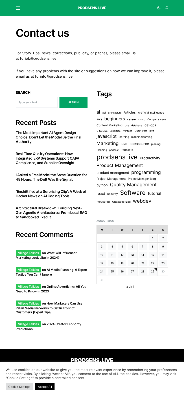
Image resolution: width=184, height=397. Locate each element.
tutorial (154, 193)
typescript (103, 201)
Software (133, 192)
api (104, 112)
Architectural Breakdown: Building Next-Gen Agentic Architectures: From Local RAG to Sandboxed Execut (51, 212)
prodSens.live (92, 8)
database (136, 125)
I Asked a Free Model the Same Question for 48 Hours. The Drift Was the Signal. (51, 177)
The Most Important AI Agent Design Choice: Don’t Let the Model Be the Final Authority (48, 137)
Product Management (119, 165)
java (151, 130)
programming (146, 172)
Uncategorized (121, 201)
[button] (18, 8)
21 (142, 263)
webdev (142, 201)
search (73, 102)
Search (23, 92)
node (124, 144)
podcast (113, 150)
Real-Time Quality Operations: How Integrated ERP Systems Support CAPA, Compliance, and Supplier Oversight (48, 158)
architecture (114, 112)
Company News (156, 119)
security (112, 193)
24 (101, 271)
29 (152, 271)
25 (112, 271)
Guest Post (141, 130)
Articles (130, 112)
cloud (141, 119)
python (102, 185)
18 (112, 263)
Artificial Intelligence (151, 112)
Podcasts (127, 149)
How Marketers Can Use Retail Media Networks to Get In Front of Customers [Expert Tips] (49, 307)
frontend (127, 130)
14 (142, 255)
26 (122, 271)
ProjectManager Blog (142, 178)
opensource (139, 144)
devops (150, 125)
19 (122, 263)
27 (132, 271)
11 (112, 255)
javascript (106, 136)
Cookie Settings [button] (19, 386)
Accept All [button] (45, 386)
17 (102, 263)
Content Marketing (109, 125)
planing (155, 144)
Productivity (150, 158)
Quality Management (133, 184)
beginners (114, 118)
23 (162, 263)
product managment (112, 173)
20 (132, 263)
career (131, 119)
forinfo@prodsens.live (53, 76)
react (100, 193)
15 (152, 255)
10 (101, 255)
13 (132, 255)
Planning (101, 149)
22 (152, 263)
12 (122, 255)
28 (142, 271)
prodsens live (117, 157)
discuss (101, 130)
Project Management (111, 178)
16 (163, 255)
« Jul (130, 287)
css (127, 125)
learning (124, 136)
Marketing (107, 143)
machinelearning (141, 136)
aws (99, 119)
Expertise (115, 130)
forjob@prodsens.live (38, 58)
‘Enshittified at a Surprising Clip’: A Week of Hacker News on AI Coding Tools (51, 193)
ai (98, 112)
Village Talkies (28, 253)
